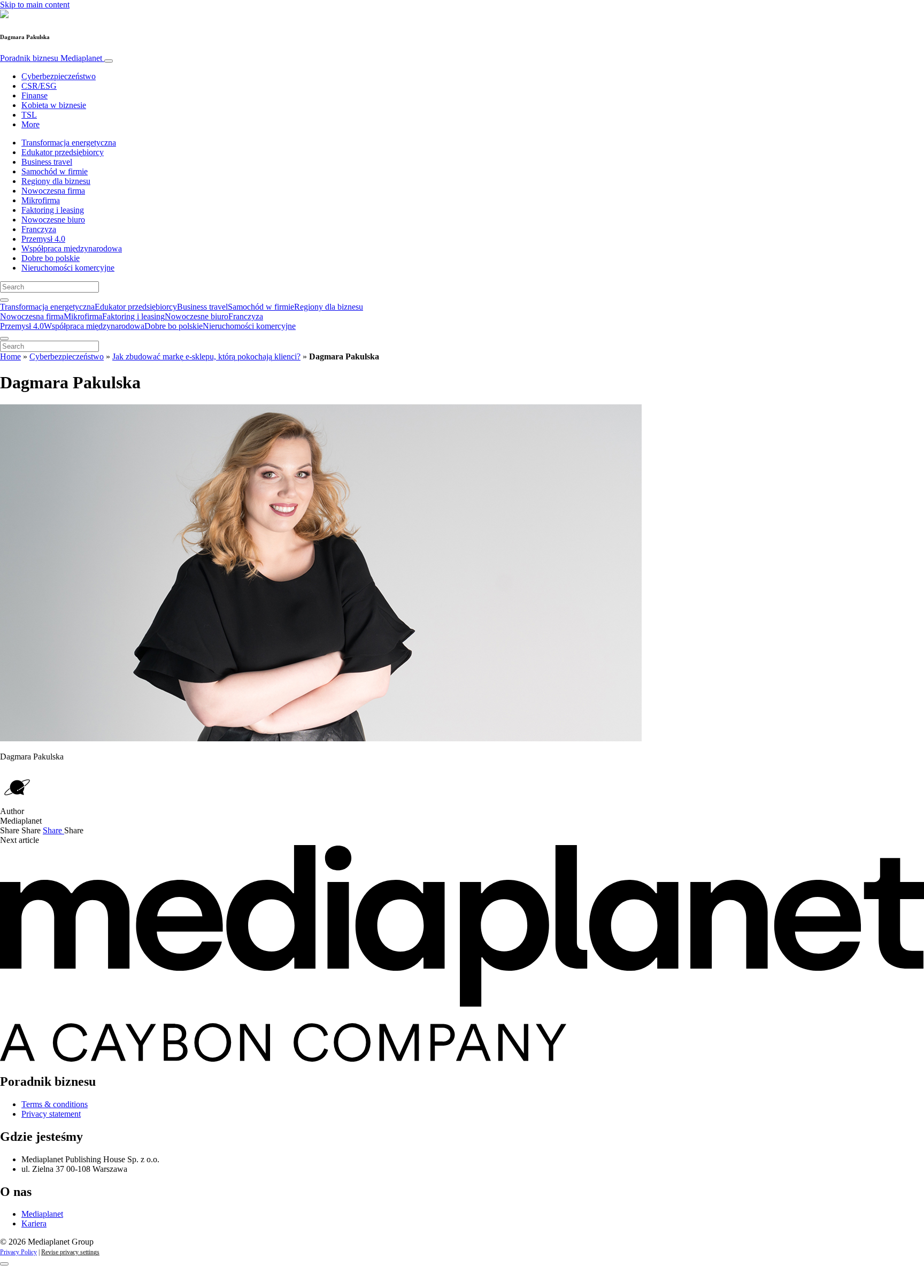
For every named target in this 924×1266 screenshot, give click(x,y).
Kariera (34, 1223)
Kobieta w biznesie (53, 105)
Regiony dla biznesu (55, 181)
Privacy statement (51, 1113)
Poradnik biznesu (51, 58)
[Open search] (4, 300)
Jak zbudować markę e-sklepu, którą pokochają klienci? (206, 356)
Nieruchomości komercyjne (67, 267)
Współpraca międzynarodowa (71, 248)
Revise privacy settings (70, 1252)
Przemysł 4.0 (43, 238)
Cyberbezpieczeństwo (58, 76)
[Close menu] (4, 338)
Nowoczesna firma (53, 190)
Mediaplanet (42, 1213)
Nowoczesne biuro (53, 219)
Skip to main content (35, 4)
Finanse (34, 95)
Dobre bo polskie (50, 258)
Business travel (46, 161)
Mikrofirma (40, 200)
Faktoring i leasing (52, 209)
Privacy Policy (18, 1252)
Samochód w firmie (54, 171)
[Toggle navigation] (108, 61)
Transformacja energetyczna (68, 142)
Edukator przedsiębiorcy (62, 152)
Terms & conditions (54, 1104)
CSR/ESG (39, 85)
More (30, 124)
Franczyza (38, 229)
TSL (29, 114)
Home (10, 356)
